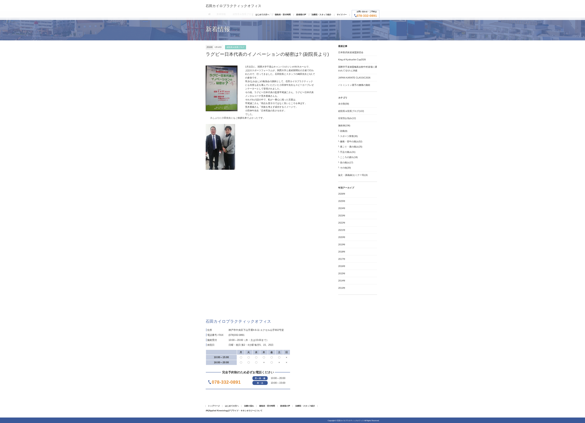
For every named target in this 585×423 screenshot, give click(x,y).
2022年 (341, 222)
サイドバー (342, 14)
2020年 (341, 237)
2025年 (341, 201)
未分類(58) (343, 103)
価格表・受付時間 (283, 14)
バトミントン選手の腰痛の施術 (354, 85)
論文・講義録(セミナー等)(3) (353, 175)
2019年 (341, 244)
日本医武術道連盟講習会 (350, 52)
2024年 (341, 208)
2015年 (341, 273)
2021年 (341, 230)
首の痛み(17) (346, 162)
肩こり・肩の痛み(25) (351, 146)
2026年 (341, 193)
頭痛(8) (343, 131)
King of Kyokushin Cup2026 (352, 59)
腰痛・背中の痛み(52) (351, 141)
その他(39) (345, 167)
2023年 (341, 215)
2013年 (341, 288)
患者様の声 (301, 14)
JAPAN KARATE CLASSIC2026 (354, 77)
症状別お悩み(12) (347, 118)
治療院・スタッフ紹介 (321, 14)
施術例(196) (344, 125)
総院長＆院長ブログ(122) (351, 111)
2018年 (341, 251)
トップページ (214, 406)
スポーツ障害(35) (349, 136)
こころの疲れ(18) (349, 157)
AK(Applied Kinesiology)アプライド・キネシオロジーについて (234, 410)
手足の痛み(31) (347, 152)
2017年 (341, 259)
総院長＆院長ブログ (236, 47)
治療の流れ (249, 406)
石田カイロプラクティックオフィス (233, 6)
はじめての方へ (262, 14)
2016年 (341, 266)
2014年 (341, 280)
